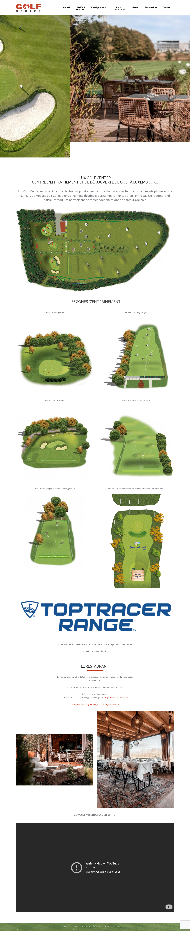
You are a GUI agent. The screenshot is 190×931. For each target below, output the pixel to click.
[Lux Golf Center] (28, 6)
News (135, 7)
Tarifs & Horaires (81, 8)
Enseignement (98, 7)
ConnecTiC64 (102, 927)
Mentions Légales (118, 927)
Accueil (66, 7)
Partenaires (151, 7)
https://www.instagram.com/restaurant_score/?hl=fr (95, 704)
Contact (167, 7)
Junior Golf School (119, 8)
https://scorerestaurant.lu (117, 697)
